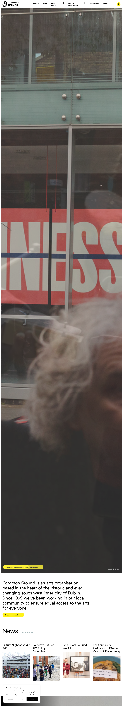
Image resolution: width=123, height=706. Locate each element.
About (35, 3)
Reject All (21, 699)
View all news (25, 632)
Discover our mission (12, 615)
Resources (93, 3)
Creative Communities (73, 3)
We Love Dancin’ (11, 567)
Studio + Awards (54, 3)
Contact (105, 3)
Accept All (32, 699)
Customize (10, 699)
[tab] (109, 569)
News (45, 3)
